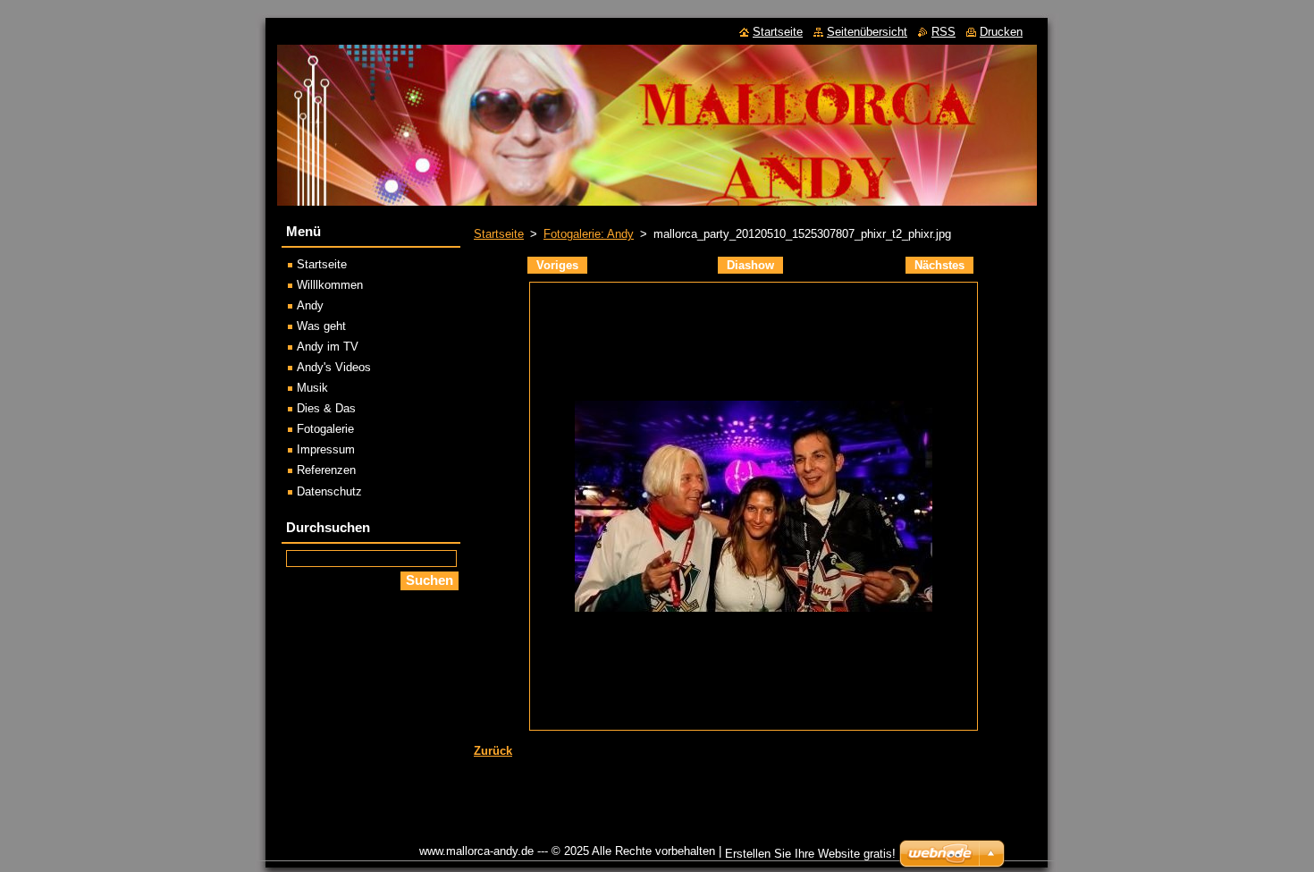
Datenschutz (329, 491)
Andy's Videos (334, 367)
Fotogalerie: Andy (588, 234)
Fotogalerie (325, 429)
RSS (943, 31)
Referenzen (326, 470)
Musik (312, 387)
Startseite (499, 234)
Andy (310, 305)
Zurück (493, 751)
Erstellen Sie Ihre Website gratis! (810, 853)
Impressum (326, 449)
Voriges (557, 265)
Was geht (321, 326)
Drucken (1001, 31)
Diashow (750, 265)
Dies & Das (326, 408)
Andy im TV (327, 346)
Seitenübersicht (867, 31)
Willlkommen (330, 285)
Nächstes (939, 265)
